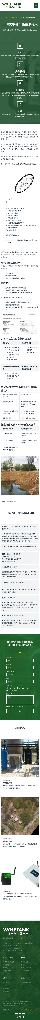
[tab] (20, 527)
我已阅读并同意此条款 (15, 707)
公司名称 (9, 671)
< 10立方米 (12, 688)
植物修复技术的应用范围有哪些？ (13, 615)
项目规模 (9, 686)
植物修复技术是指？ (9, 598)
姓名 (8, 657)
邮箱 (8, 664)
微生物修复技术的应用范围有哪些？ (14, 582)
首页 (6, 17)
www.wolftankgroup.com (29, 1010)
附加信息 (9, 694)
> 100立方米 (12, 690)
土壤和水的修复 (14, 17)
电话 (7, 679)
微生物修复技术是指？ (9, 567)
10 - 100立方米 (24, 688)
